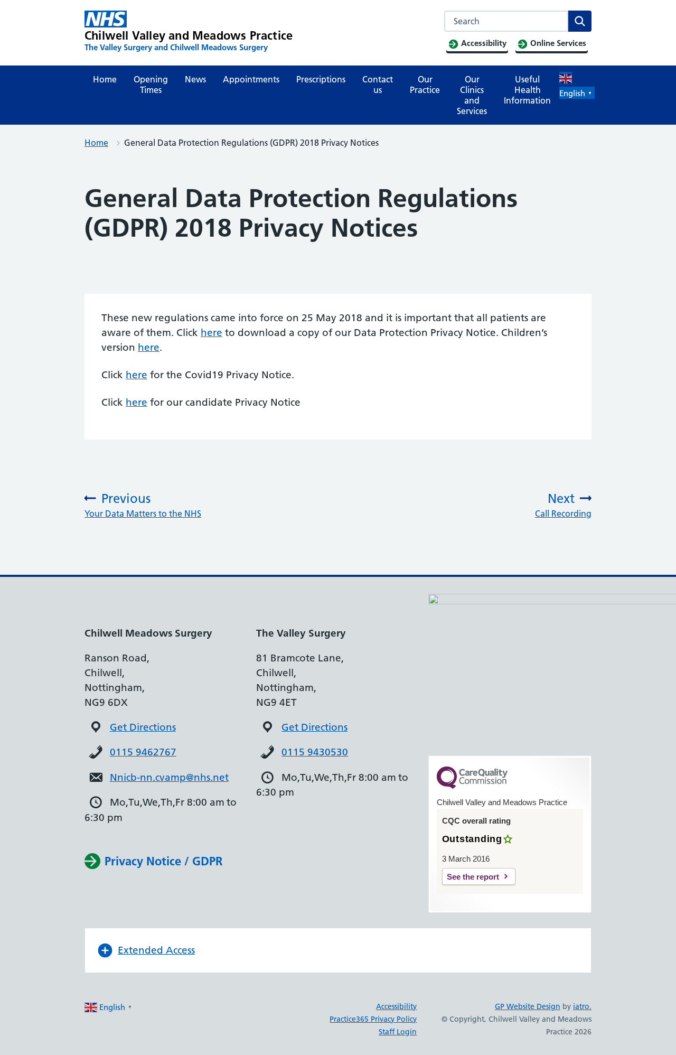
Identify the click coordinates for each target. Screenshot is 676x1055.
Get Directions (143, 727)
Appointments (251, 79)
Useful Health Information (527, 90)
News (195, 79)
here (211, 332)
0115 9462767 (143, 752)
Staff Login (398, 1032)
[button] (338, 950)
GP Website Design (527, 1006)
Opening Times (151, 84)
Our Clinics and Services (472, 95)
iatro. (582, 1006)
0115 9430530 (314, 752)
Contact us (377, 84)
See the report (473, 876)
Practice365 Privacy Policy (373, 1019)
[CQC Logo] (472, 786)
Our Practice (425, 84)
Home (105, 79)
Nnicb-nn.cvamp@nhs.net (169, 777)
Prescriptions (320, 79)
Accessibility (396, 1006)
